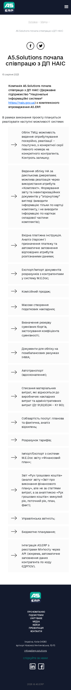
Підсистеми (36, 615)
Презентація (36, 628)
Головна (33, 22)
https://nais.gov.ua (21, 102)
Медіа (44, 22)
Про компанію (36, 612)
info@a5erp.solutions (35, 650)
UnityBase (36, 618)
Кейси (36, 625)
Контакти (36, 631)
